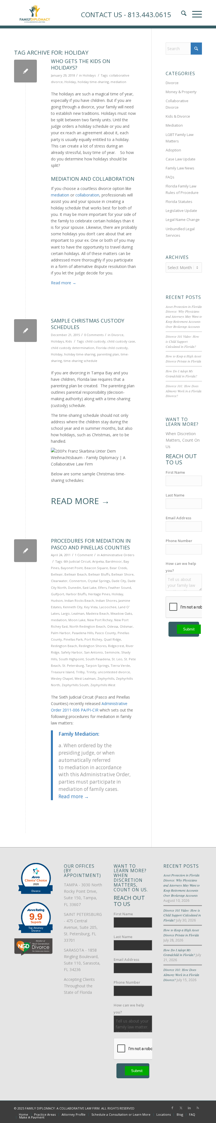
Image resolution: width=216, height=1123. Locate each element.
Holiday (70, 82)
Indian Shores (106, 600)
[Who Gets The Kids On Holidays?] (25, 71)
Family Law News (180, 168)
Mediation (174, 125)
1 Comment (84, 555)
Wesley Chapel (62, 678)
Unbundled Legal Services (180, 232)
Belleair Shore (122, 574)
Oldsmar (126, 626)
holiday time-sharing (93, 82)
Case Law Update (180, 159)
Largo (65, 613)
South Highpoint (71, 659)
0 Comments (94, 335)
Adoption (173, 150)
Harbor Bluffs (76, 594)
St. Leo (117, 659)
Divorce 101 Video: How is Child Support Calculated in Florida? (182, 341)
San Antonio (93, 652)
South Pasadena (98, 659)
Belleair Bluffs (99, 574)
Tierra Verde (120, 665)
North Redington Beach (87, 626)
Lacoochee (107, 607)
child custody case (121, 341)
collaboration (87, 195)
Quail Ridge (112, 639)
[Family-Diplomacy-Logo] (34, 12)
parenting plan (108, 354)
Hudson (57, 600)
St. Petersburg (73, 665)
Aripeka (98, 561)
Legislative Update (181, 210)
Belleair (57, 574)
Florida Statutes (179, 201)
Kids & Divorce (178, 116)
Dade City (119, 581)
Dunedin (74, 587)
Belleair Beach (75, 574)
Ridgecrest (116, 646)
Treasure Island (62, 672)
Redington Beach (64, 646)
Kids (69, 341)
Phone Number (179, 540)
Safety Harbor (71, 652)
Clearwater (59, 581)
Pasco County (105, 633)
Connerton (77, 581)
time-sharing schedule (80, 361)
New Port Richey (99, 620)
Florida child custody (112, 348)
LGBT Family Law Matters (180, 138)
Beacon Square (96, 568)
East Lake (89, 587)
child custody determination (72, 348)
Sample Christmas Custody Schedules (87, 323)
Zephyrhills (105, 678)
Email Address (178, 517)
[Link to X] (181, 1108)
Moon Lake (77, 620)
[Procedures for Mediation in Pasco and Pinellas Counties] (25, 550)
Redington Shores (92, 646)
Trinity (91, 672)
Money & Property (181, 91)
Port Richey (93, 639)
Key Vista (91, 607)
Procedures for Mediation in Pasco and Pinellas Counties (91, 544)
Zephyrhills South (75, 685)
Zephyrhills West (102, 685)
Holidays (89, 75)
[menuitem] (23, 1114)
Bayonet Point (72, 568)
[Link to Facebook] (172, 1108)
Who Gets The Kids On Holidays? (80, 64)
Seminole (112, 652)
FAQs (170, 177)
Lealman (77, 613)
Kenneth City (72, 607)
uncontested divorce (114, 672)
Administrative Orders (117, 555)
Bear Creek (118, 568)
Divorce (117, 335)
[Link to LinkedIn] (189, 1108)
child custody (95, 341)
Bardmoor (113, 561)
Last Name (175, 495)
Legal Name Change (183, 219)
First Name (175, 472)
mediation (118, 82)
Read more (63, 282)
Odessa (112, 626)
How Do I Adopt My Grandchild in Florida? (181, 373)
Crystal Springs (99, 581)
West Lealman (85, 678)
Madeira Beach (97, 613)
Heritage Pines (99, 594)
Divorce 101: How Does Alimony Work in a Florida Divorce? (183, 391)
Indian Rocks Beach (79, 600)
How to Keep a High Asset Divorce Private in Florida (183, 358)
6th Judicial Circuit (77, 561)
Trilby (80, 672)
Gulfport (57, 594)
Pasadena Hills (82, 633)
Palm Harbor (60, 633)
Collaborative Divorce (177, 104)
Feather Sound (119, 587)
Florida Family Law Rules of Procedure (182, 189)
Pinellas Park (73, 639)
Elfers (102, 587)
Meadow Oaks (121, 613)
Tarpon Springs (97, 665)
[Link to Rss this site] (198, 1108)
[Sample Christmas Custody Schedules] (25, 330)
